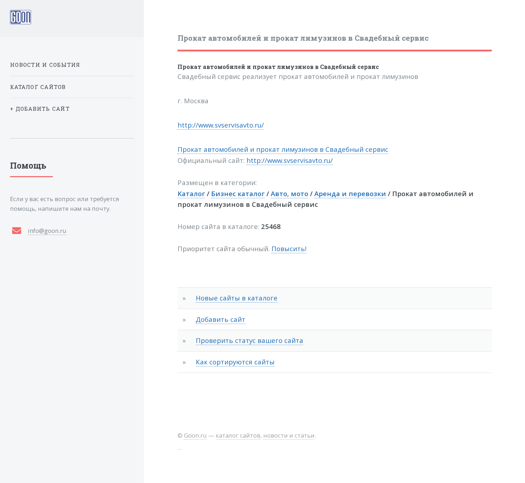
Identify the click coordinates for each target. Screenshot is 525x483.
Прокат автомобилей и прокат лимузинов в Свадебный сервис (278, 66)
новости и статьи (289, 435)
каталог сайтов (238, 435)
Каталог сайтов (38, 86)
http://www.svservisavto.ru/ (221, 124)
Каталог (191, 193)
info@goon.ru (47, 230)
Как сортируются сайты (235, 361)
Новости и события (45, 64)
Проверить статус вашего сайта (249, 340)
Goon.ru (195, 435)
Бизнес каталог (238, 193)
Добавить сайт (220, 319)
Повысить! (288, 248)
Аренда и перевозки (350, 193)
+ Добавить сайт (40, 108)
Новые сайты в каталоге (237, 297)
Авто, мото (289, 193)
